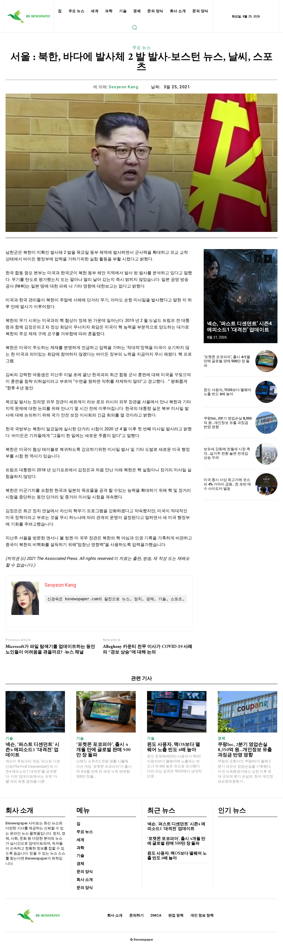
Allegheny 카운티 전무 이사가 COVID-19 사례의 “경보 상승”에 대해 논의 (147, 649)
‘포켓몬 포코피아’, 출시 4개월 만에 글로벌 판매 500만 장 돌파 (227, 361)
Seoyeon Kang (123, 86)
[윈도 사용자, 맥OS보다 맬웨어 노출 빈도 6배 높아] (266, 392)
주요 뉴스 (141, 47)
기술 (9, 738)
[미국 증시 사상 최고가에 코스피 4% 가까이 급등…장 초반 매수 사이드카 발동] (266, 484)
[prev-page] (258, 259)
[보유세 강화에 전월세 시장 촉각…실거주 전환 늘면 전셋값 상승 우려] (266, 454)
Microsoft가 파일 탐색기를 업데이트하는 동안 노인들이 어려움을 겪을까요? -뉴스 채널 (50, 649)
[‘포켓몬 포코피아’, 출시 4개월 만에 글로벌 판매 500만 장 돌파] (266, 361)
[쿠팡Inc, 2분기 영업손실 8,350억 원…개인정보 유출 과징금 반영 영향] (266, 423)
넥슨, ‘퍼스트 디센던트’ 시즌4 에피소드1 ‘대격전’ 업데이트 (239, 326)
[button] (134, 27)
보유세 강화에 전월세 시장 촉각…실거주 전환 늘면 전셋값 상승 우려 (227, 453)
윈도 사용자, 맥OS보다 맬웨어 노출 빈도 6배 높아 (227, 392)
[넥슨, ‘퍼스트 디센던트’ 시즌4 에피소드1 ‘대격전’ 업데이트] (240, 296)
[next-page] (268, 259)
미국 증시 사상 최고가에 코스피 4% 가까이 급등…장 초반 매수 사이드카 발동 (227, 484)
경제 (221, 738)
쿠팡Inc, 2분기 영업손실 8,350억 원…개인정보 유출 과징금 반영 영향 (227, 422)
